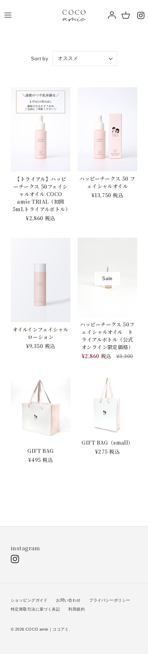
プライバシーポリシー (109, 600)
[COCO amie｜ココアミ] (74, 15)
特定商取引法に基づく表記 (35, 609)
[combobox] (84, 58)
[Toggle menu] (8, 15)
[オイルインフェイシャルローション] (40, 280)
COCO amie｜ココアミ (47, 629)
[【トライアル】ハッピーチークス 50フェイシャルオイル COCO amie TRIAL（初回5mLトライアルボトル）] (40, 129)
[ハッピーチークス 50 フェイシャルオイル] (107, 129)
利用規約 (76, 609)
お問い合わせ (68, 600)
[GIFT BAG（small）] (107, 405)
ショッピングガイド (29, 600)
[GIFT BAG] (40, 410)
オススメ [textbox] (68, 58)
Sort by (39, 58)
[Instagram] (140, 15)
